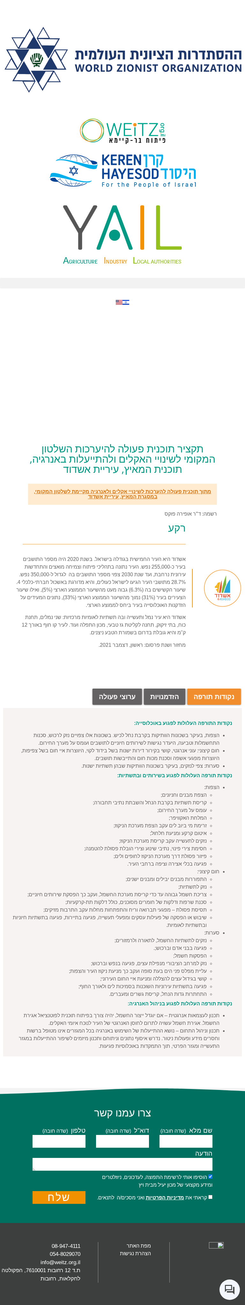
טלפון (77, 1130)
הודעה (203, 1153)
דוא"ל (140, 1130)
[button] (122, 283)
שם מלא (199, 1130)
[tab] (214, 697)
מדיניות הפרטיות (165, 1197)
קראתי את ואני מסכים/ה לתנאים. (152, 1197)
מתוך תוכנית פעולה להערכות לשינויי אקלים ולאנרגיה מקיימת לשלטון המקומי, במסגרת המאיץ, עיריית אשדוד (122, 494)
